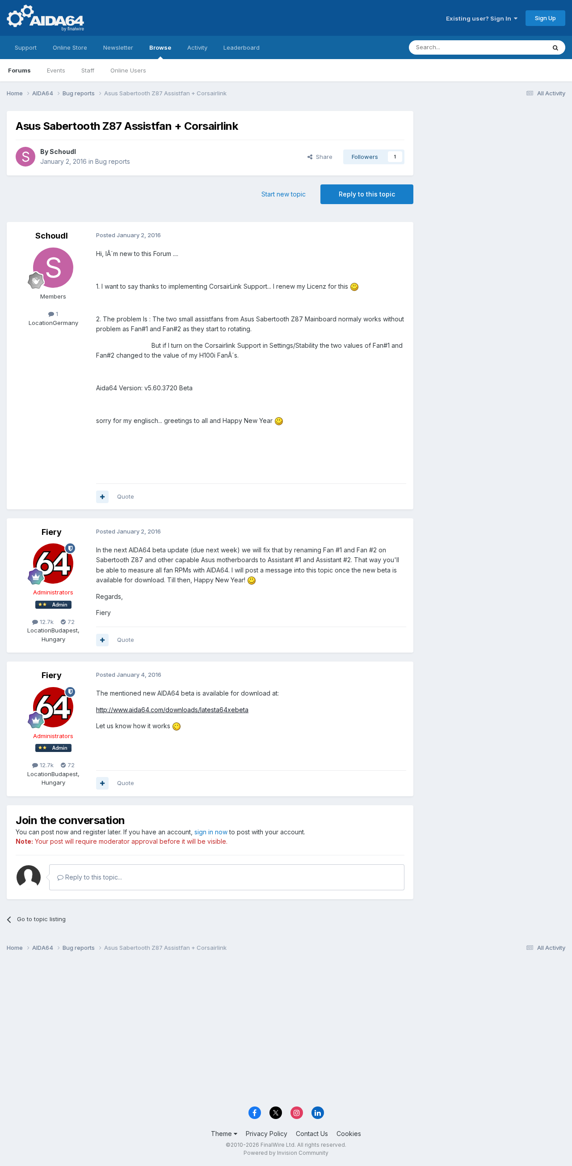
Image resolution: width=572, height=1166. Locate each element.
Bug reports (112, 161)
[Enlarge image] (354, 286)
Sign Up (545, 17)
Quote (125, 496)
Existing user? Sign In (480, 18)
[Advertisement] (493, 171)
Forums (19, 70)
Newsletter (118, 47)
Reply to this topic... (92, 877)
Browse (160, 47)
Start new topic (283, 194)
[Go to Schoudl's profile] (25, 157)
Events (56, 70)
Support (26, 47)
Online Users (128, 70)
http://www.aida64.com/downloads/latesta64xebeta (172, 709)
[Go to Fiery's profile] (53, 563)
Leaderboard (241, 47)
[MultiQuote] (102, 497)
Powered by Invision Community (286, 1152)
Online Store (70, 47)
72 (70, 621)
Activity (197, 47)
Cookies (348, 1133)
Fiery (52, 532)
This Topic (519, 47)
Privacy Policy (266, 1133)
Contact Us (312, 1133)
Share (322, 156)
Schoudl (63, 151)
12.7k (46, 621)
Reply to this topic (367, 194)
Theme (222, 1133)
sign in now (210, 832)
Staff (87, 70)
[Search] (555, 47)
